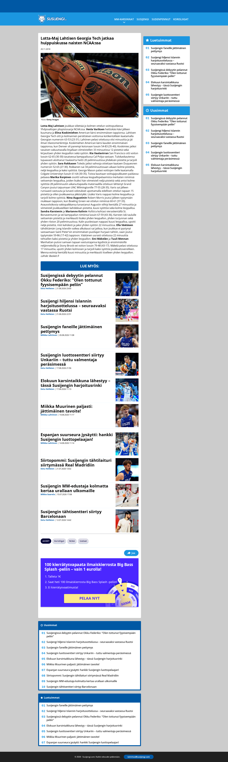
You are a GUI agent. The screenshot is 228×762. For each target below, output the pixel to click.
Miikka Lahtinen (49, 335)
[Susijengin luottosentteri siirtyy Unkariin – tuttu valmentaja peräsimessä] (127, 364)
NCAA (72, 541)
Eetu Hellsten (47, 288)
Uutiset (83, 541)
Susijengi (143, 19)
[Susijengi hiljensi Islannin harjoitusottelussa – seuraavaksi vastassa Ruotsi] (127, 310)
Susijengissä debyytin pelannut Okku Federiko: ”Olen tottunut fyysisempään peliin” (72, 280)
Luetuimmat (52, 697)
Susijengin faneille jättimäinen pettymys (71, 329)
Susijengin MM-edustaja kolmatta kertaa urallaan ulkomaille (74, 488)
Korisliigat (180, 19)
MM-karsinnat (124, 19)
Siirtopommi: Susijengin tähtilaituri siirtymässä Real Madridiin (76, 462)
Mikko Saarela (48, 494)
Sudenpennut (161, 19)
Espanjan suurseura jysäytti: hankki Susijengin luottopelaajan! (77, 437)
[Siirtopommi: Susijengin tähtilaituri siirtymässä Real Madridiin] (127, 469)
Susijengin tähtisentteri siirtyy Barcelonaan (71, 514)
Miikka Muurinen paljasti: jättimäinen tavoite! (66, 408)
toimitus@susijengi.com (138, 756)
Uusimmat (50, 625)
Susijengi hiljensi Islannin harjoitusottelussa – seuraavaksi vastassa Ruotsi (73, 305)
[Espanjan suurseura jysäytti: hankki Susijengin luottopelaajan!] (127, 443)
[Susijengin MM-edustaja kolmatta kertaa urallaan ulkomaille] (127, 495)
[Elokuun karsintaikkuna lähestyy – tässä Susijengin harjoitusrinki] (127, 389)
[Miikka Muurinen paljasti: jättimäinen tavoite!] (127, 415)
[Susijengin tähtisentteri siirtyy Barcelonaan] (127, 520)
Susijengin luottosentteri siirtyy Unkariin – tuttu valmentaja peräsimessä (72, 359)
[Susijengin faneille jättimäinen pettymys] (127, 335)
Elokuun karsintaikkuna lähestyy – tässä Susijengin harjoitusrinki (75, 383)
